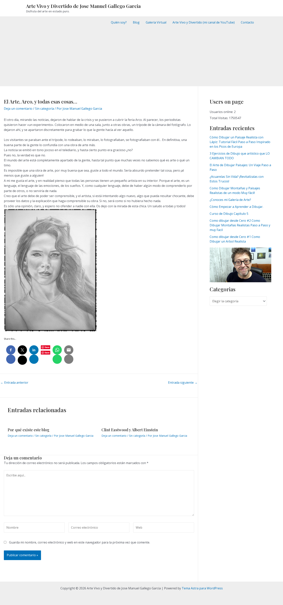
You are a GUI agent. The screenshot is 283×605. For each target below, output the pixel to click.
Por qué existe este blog (28, 429)
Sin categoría (44, 108)
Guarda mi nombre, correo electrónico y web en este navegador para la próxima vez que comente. (79, 542)
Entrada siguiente (183, 382)
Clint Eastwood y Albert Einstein (129, 429)
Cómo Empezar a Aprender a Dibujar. (236, 207)
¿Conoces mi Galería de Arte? (230, 200)
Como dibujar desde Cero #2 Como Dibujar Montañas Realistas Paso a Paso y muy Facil (240, 225)
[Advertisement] (141, 57)
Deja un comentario (18, 108)
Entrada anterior (14, 382)
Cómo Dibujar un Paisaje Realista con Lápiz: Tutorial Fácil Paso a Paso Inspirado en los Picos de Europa (240, 142)
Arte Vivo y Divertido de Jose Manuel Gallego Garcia (83, 6)
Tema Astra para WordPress (202, 588)
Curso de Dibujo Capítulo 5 (229, 213)
